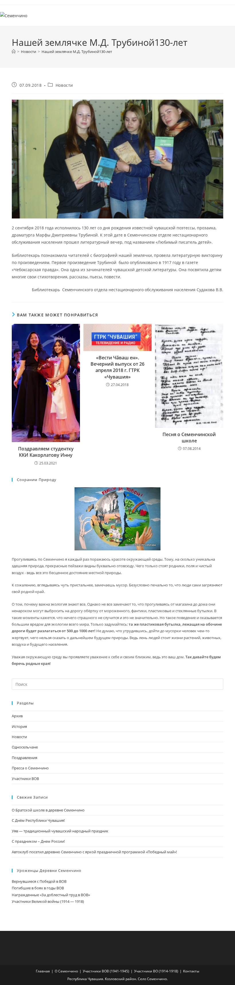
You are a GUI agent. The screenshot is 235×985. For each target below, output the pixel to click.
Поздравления (24, 757)
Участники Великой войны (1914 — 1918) (48, 901)
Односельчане (25, 747)
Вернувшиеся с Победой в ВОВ (39, 881)
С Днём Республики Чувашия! (38, 820)
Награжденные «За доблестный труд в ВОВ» (51, 894)
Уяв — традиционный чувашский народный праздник (60, 831)
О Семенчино (66, 971)
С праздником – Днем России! (38, 841)
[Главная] (13, 51)
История (19, 726)
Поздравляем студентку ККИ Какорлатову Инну (46, 452)
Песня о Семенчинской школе (189, 437)
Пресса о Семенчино (30, 768)
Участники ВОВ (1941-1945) (106, 971)
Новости (64, 85)
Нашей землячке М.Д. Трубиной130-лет (77, 51)
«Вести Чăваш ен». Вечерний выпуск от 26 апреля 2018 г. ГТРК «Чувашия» (117, 367)
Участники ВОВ (25, 778)
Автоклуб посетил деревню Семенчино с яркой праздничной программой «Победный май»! (94, 851)
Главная (43, 971)
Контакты (191, 971)
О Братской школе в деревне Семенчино (48, 810)
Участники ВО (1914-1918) (156, 971)
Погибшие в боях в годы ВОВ (38, 888)
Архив (17, 715)
